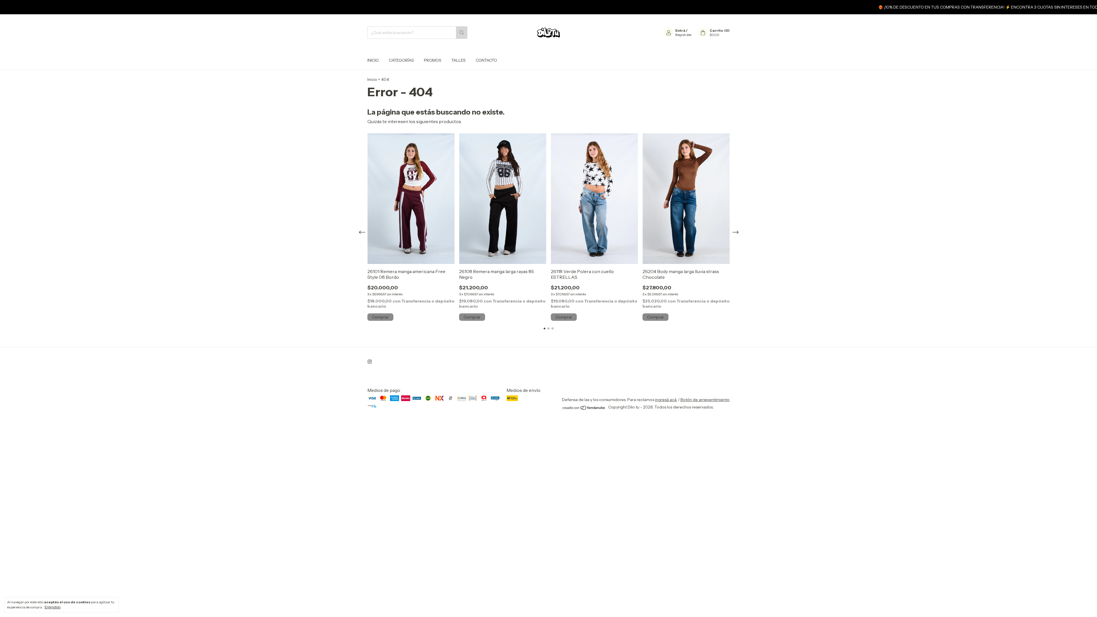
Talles (458, 60)
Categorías (401, 60)
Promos (432, 60)
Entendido (53, 607)
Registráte (683, 35)
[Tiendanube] (584, 408)
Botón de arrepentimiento (705, 399)
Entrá (680, 30)
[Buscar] (461, 32)
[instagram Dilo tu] (369, 361)
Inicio (373, 60)
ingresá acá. (666, 399)
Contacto (486, 60)
